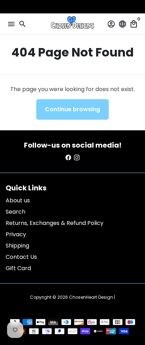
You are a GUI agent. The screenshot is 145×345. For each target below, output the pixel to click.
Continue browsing (72, 109)
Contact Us (21, 257)
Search (15, 212)
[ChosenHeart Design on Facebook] (68, 158)
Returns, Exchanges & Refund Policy (54, 223)
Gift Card (18, 268)
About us (18, 200)
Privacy (16, 234)
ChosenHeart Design (91, 297)
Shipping (17, 246)
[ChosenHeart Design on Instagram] (77, 158)
